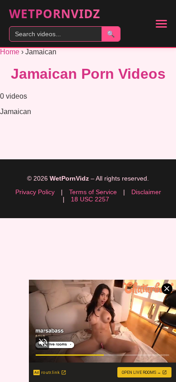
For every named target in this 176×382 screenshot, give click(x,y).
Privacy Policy (35, 192)
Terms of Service (93, 192)
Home (9, 52)
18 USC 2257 (90, 199)
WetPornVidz (54, 13)
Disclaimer (146, 192)
